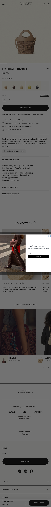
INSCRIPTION (38, 256)
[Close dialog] (49, 236)
